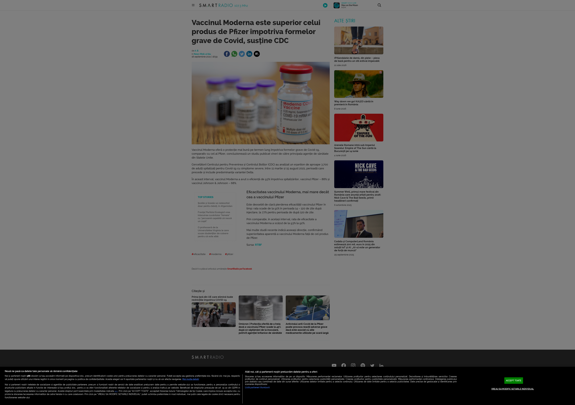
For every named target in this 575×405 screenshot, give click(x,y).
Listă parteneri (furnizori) (257, 387)
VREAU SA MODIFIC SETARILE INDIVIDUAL (512, 389)
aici (116, 391)
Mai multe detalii (190, 379)
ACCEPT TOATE (514, 380)
